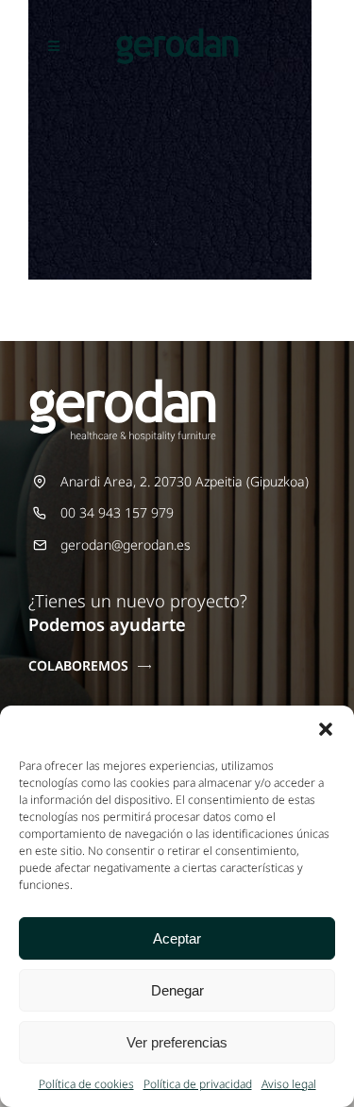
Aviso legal (288, 1084)
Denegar (177, 990)
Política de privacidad (197, 1084)
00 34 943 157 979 (117, 512)
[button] (325, 729)
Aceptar (177, 938)
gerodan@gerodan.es (125, 545)
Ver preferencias (177, 1042)
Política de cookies (86, 1084)
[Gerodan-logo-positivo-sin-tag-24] (177, 34)
